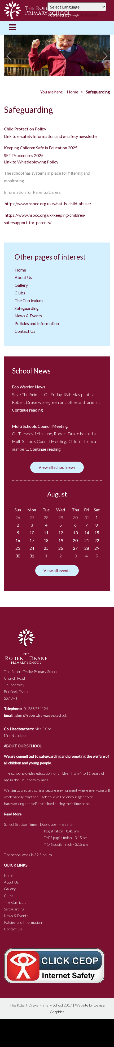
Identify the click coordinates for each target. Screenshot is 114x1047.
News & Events (28, 315)
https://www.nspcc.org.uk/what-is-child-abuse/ (48, 203)
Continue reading (27, 409)
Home (72, 91)
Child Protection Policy (25, 128)
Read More (12, 814)
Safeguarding (27, 308)
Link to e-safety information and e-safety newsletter (51, 136)
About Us (23, 277)
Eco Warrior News (28, 386)
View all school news (57, 467)
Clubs (20, 292)
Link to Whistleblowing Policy (31, 161)
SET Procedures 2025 (23, 155)
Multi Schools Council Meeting (40, 426)
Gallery (21, 285)
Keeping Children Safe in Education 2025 (40, 147)
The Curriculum (29, 300)
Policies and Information (37, 323)
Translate (88, 14)
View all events (57, 570)
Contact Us (25, 331)
